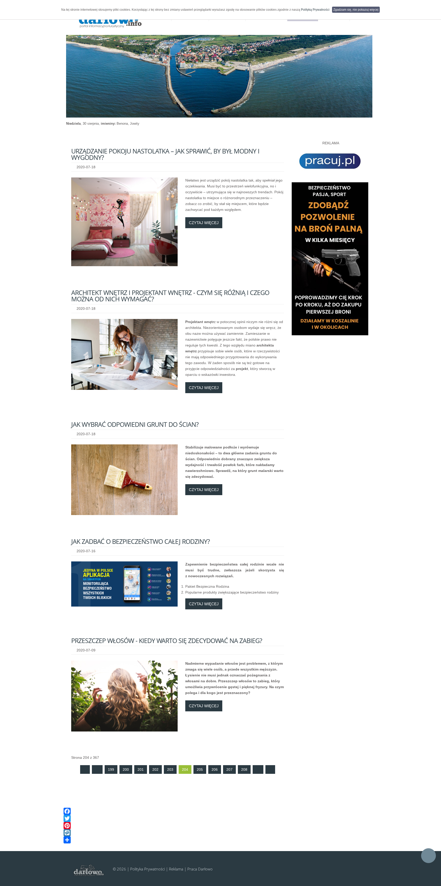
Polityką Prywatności (315, 9)
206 (215, 769)
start (85, 769)
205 (200, 769)
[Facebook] (217, 811)
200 (126, 769)
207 (229, 769)
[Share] (217, 839)
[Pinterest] (217, 825)
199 (111, 769)
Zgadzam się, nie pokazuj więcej (355, 9)
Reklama (176, 868)
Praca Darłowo (200, 868)
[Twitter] (217, 818)
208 (244, 769)
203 (170, 769)
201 (141, 769)
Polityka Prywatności (147, 868)
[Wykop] (217, 832)
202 (155, 769)
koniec (270, 769)
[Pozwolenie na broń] (330, 258)
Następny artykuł (258, 769)
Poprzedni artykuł (97, 769)
